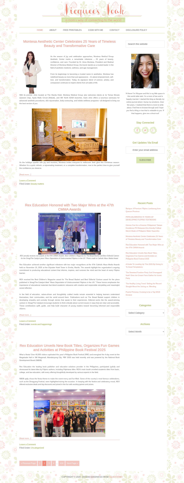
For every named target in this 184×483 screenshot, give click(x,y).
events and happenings (41, 324)
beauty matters (37, 184)
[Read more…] (25, 175)
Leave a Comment (27, 181)
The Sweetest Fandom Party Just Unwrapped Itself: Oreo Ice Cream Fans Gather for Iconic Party (144, 275)
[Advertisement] (145, 182)
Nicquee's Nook (92, 12)
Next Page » (72, 463)
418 (61, 463)
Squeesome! (116, 477)
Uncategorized (37, 448)
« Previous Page (28, 463)
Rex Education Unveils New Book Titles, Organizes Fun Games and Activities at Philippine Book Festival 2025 (141, 256)
